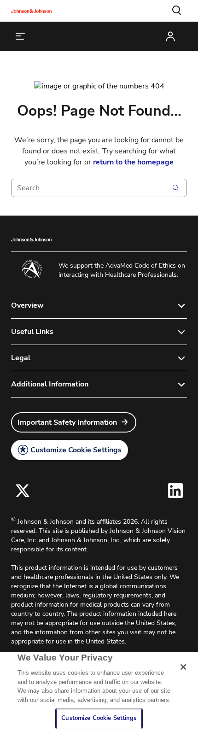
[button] (177, 10)
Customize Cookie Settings (76, 450)
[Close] (183, 667)
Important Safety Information (67, 422)
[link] (73, 422)
